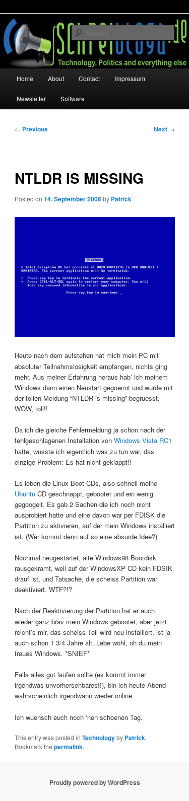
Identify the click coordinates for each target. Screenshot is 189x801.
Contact (89, 78)
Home (25, 78)
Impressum (130, 78)
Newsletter (31, 98)
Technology (98, 737)
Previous (31, 128)
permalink (68, 746)
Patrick (121, 198)
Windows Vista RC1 (143, 440)
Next (164, 128)
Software (72, 98)
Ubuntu (25, 493)
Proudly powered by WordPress (94, 782)
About (56, 78)
